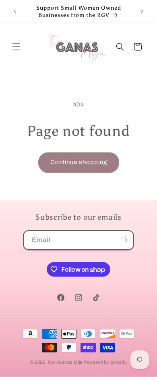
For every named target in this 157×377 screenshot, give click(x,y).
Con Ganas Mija (65, 362)
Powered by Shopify (105, 362)
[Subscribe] (124, 240)
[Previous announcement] (15, 11)
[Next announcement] (142, 11)
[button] (16, 47)
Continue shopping (78, 162)
